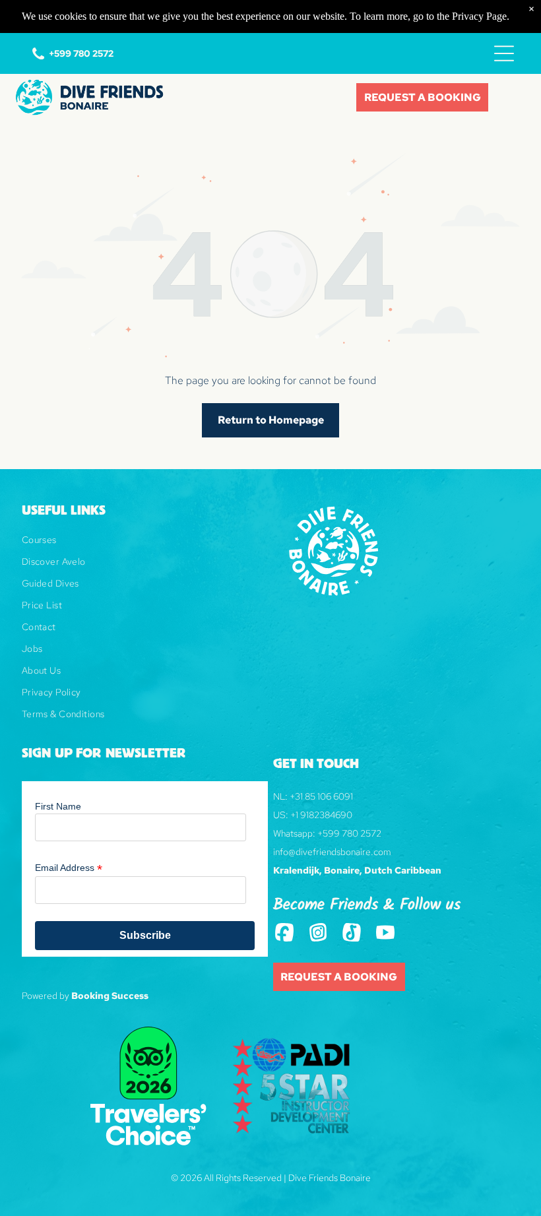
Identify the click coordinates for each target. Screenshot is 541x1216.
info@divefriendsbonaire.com (332, 852)
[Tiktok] (352, 933)
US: (280, 815)
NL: (280, 796)
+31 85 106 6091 (321, 796)
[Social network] (284, 933)
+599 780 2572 (349, 833)
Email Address (68, 868)
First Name (58, 806)
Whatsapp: (294, 833)
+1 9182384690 (321, 815)
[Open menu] (504, 53)
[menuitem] (145, 545)
